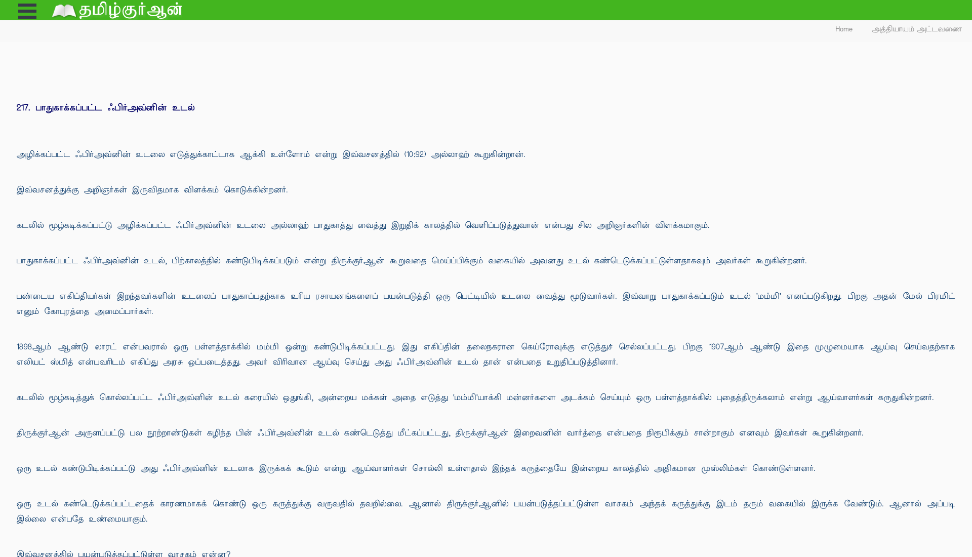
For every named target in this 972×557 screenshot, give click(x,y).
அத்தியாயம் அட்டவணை (917, 29)
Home (844, 29)
